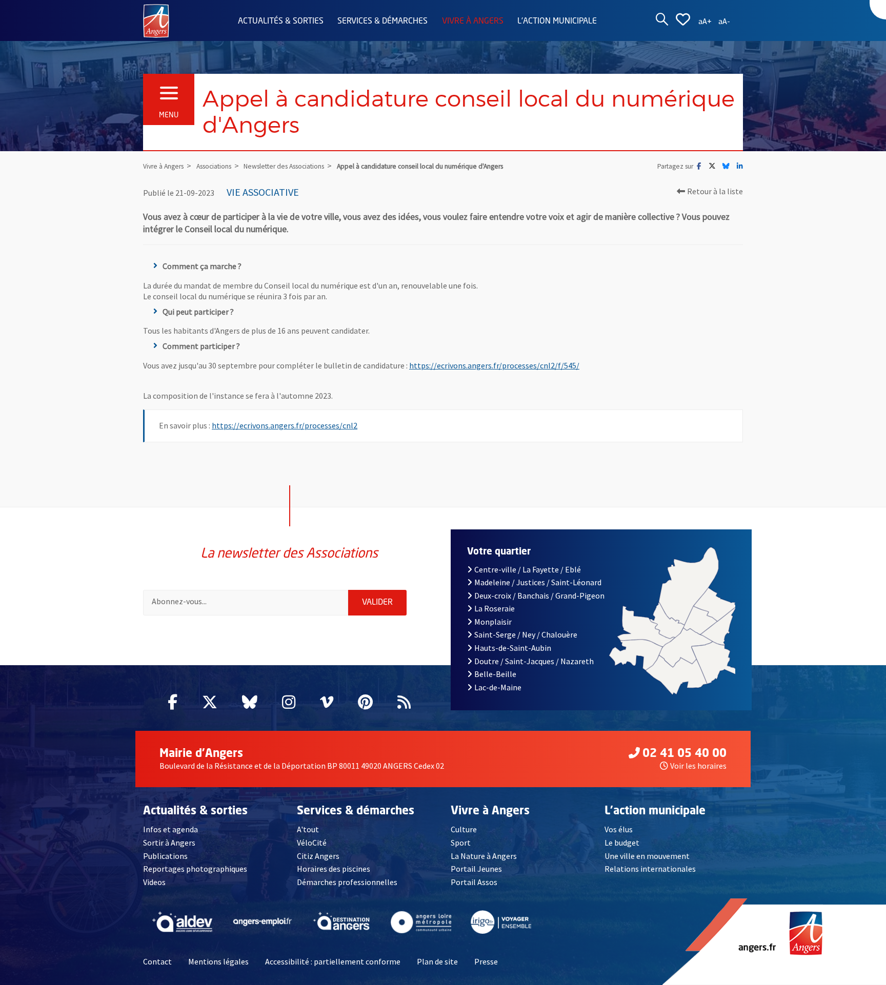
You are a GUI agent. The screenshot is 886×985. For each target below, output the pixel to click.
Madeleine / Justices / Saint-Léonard (537, 582)
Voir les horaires (698, 766)
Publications (165, 856)
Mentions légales (218, 961)
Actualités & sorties (281, 21)
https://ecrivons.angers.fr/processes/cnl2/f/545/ (494, 365)
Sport (461, 842)
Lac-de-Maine (497, 687)
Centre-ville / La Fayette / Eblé (527, 569)
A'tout (308, 829)
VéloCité (312, 842)
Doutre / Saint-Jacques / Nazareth (534, 661)
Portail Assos (474, 882)
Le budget (622, 842)
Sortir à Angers (169, 842)
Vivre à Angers (473, 21)
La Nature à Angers (484, 856)
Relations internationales (650, 869)
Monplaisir (493, 622)
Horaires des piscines (333, 869)
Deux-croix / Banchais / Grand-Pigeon (539, 595)
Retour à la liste (715, 191)
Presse (486, 961)
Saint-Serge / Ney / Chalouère (525, 634)
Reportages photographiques (195, 869)
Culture (464, 829)
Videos (154, 882)
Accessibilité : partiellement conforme (332, 961)
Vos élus (619, 829)
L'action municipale (557, 21)
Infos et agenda (170, 829)
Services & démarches (382, 21)
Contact (157, 961)
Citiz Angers (318, 856)
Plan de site (437, 961)
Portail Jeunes (476, 869)
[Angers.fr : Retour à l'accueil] (156, 20)
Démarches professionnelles (347, 882)
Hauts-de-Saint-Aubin (512, 648)
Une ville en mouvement (647, 856)
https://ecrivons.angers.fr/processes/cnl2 (284, 425)
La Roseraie (494, 608)
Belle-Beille (495, 674)
